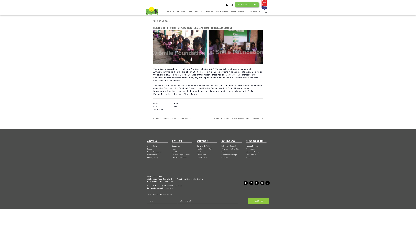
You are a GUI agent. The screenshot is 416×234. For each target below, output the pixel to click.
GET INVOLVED (207, 12)
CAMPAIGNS (193, 12)
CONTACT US (254, 12)
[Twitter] (251, 183)
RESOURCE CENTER (239, 12)
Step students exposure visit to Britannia (173, 118)
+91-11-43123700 (168, 186)
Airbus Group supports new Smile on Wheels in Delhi (237, 118)
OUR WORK (181, 12)
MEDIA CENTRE (222, 12)
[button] (266, 12)
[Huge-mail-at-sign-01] (231, 5)
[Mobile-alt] (227, 5)
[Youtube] (257, 183)
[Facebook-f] (246, 183)
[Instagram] (262, 183)
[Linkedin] (267, 183)
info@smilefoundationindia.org (160, 188)
